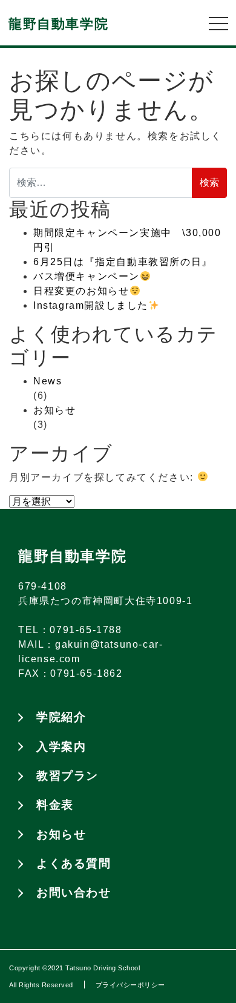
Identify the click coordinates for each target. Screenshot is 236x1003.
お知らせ (54, 410)
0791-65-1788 (86, 630)
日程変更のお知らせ (81, 291)
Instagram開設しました (90, 305)
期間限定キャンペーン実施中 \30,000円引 (127, 240)
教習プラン (67, 775)
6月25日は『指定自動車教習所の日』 (122, 262)
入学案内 (61, 746)
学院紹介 (61, 717)
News (47, 381)
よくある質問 (73, 863)
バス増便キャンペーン (86, 276)
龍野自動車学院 (58, 23)
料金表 (55, 804)
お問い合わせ (73, 892)
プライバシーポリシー (130, 984)
